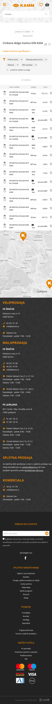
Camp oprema (26, 584)
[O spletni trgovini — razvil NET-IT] (44, 700)
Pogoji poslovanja (26, 630)
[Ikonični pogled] (45, 44)
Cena (45, 87)
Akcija (26, 598)
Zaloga (33, 87)
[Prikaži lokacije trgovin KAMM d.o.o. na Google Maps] (26, 264)
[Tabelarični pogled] (49, 44)
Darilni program (26, 591)
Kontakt (26, 616)
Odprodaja (26, 587)
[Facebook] (26, 558)
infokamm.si (12, 326)
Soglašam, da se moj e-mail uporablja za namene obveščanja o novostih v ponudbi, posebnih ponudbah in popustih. (25, 542)
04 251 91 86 (12, 363)
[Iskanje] (46, 14)
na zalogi (26, 70)
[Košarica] (47, 4)
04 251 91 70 (12, 323)
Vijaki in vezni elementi (26, 573)
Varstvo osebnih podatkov (26, 633)
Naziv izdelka (14, 87)
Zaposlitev (26, 623)
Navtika (26, 577)
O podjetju (26, 612)
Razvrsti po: (28, 36)
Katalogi (26, 619)
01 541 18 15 (12, 418)
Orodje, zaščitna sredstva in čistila (26, 580)
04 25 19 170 (12, 486)
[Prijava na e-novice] (46, 533)
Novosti (26, 594)
